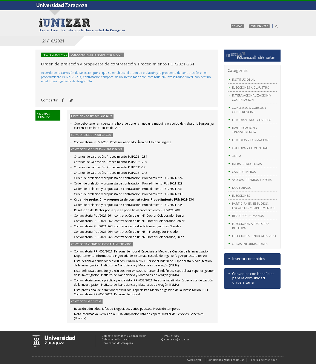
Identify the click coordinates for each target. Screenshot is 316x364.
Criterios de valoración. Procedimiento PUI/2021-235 (110, 162)
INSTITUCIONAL (243, 79)
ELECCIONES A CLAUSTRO (250, 87)
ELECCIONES (241, 195)
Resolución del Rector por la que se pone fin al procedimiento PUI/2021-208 (127, 210)
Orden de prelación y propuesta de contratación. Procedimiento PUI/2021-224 (128, 178)
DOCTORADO (242, 188)
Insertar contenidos (248, 259)
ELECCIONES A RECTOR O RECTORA (250, 226)
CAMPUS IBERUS (244, 172)
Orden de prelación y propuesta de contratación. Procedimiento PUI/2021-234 (134, 199)
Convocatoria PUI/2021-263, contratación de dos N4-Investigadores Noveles (127, 226)
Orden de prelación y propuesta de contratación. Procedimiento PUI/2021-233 (128, 194)
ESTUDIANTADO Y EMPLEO (251, 120)
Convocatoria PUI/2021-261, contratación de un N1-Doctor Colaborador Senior (129, 215)
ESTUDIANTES (259, 26)
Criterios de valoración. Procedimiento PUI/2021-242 (110, 173)
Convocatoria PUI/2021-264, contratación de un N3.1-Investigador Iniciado (126, 232)
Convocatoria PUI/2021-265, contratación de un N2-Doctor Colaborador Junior (129, 237)
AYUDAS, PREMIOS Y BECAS (252, 180)
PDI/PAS (237, 26)
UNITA (236, 156)
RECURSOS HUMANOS (248, 216)
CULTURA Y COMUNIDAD (250, 148)
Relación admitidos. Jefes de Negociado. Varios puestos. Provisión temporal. (127, 309)
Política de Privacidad (264, 360)
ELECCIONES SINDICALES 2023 (254, 236)
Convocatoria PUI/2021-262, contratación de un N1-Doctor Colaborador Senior (129, 221)
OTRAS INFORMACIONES (250, 244)
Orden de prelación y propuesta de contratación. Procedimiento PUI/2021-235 (128, 205)
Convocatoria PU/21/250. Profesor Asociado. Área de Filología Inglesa (122, 142)
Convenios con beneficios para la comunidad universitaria (253, 278)
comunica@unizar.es (176, 339)
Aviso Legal (194, 360)
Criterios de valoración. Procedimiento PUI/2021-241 (110, 167)
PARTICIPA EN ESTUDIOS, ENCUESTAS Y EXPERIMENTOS (253, 205)
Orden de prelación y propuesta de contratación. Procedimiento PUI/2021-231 (128, 189)
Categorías (238, 70)
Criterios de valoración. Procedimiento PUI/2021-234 (110, 156)
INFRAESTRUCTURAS (247, 164)
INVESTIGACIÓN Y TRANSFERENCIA (244, 130)
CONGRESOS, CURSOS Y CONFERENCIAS (249, 110)
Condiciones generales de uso (225, 360)
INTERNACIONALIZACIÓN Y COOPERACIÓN (251, 97)
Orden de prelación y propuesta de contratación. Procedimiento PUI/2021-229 (128, 183)
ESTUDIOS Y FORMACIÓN (250, 140)
